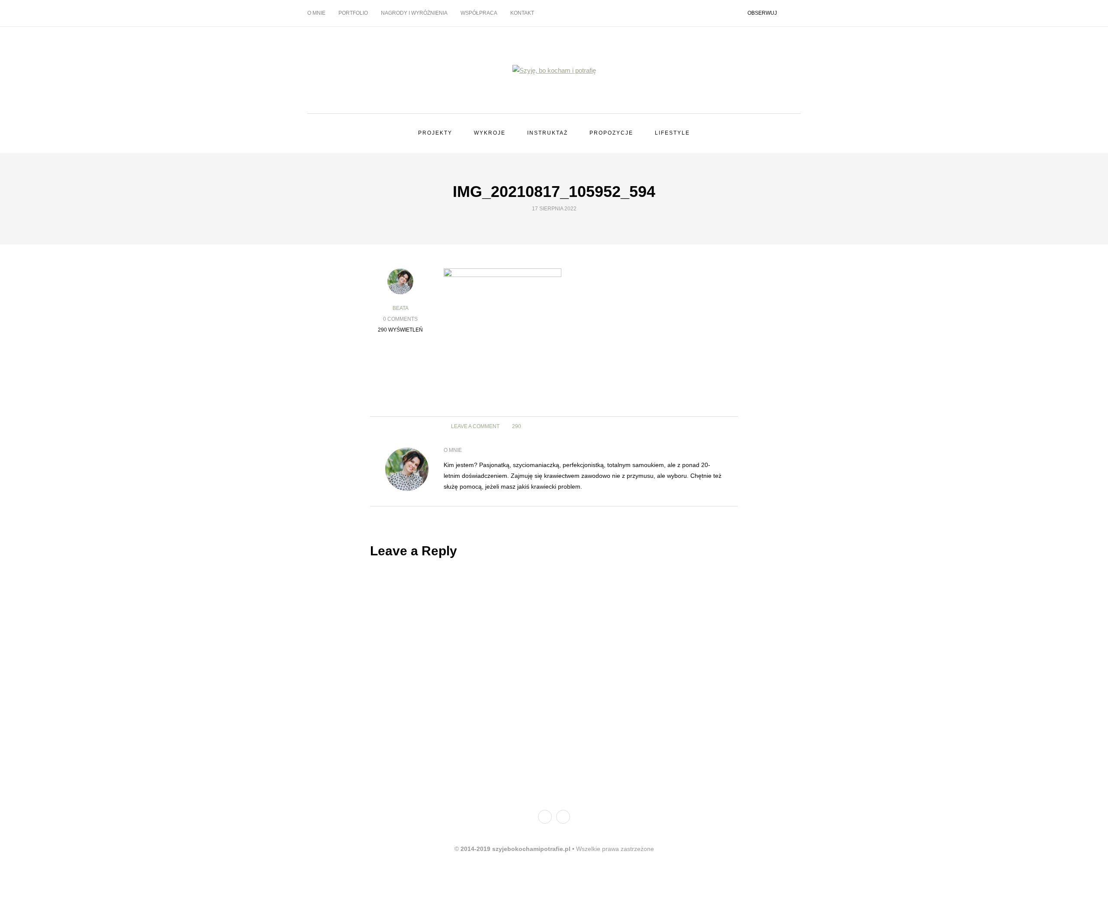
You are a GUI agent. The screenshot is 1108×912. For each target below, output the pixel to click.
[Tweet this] (710, 426)
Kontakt (522, 13)
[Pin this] (400, 403)
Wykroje (490, 133)
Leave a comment (474, 426)
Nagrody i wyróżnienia (414, 13)
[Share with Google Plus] (721, 426)
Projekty (435, 133)
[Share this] (700, 426)
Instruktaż (547, 133)
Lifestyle (672, 133)
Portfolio (353, 13)
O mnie (316, 13)
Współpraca (479, 13)
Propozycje (611, 133)
